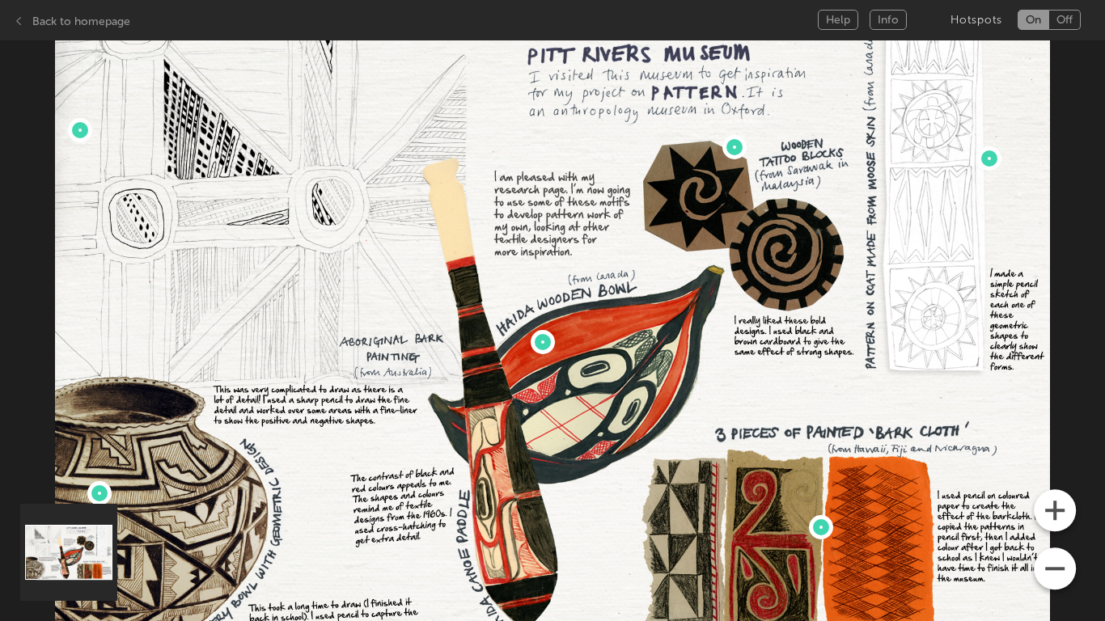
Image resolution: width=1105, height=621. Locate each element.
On (1033, 20)
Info (888, 20)
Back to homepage (81, 21)
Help (838, 20)
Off (1064, 20)
